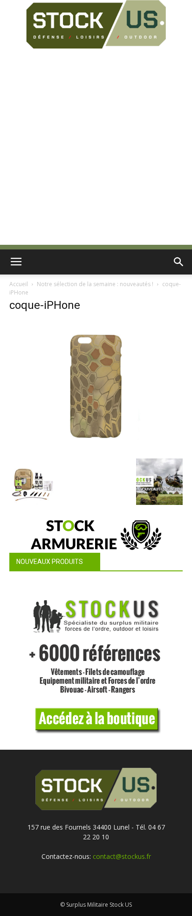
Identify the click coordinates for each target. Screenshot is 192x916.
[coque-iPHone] (96, 448)
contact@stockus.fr (122, 856)
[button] (179, 262)
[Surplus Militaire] (96, 24)
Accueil (18, 284)
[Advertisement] (96, 149)
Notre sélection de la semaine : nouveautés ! (95, 284)
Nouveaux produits (49, 561)
